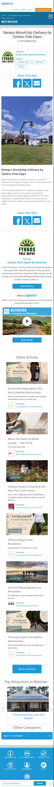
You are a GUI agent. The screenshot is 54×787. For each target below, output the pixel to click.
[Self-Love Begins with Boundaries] (27, 524)
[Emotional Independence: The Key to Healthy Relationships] (27, 373)
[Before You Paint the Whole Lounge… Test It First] (27, 423)
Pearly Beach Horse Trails (26, 605)
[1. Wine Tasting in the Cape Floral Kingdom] (28, 699)
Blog (3, 18)
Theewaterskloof (15, 15)
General (9, 18)
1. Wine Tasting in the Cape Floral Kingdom (28, 716)
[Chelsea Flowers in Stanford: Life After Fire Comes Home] (27, 471)
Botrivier (27, 15)
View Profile (27, 286)
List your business (43, 10)
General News (23, 62)
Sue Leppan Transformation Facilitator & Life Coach (29, 406)
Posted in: (19, 59)
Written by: (27, 259)
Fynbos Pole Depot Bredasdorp (30, 54)
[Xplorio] (8, 4)
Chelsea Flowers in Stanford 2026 (29, 507)
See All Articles (27, 669)
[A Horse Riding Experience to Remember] (27, 572)
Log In (31, 10)
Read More (27, 340)
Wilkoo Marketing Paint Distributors (29, 454)
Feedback (23, 10)
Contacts (15, 10)
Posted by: (20, 52)
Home (3, 15)
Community (39, 62)
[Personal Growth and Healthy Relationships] (27, 621)
